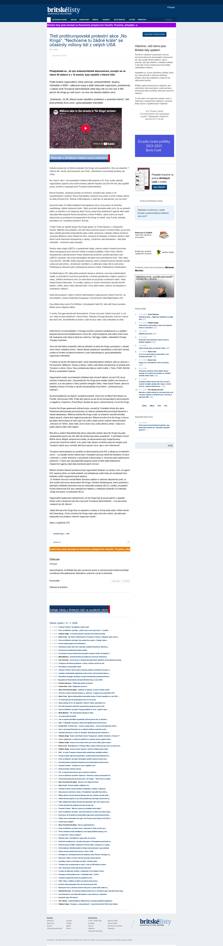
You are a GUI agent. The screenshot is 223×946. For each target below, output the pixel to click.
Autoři (132, 19)
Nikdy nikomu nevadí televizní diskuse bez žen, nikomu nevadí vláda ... (84, 795)
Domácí (69, 920)
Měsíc (152, 405)
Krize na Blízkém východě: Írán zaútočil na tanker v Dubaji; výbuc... (83, 640)
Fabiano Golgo (64, 633)
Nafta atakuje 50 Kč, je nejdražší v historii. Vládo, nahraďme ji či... (82, 703)
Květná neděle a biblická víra (78, 785)
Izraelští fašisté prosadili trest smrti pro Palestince (88, 657)
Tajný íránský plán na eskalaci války (154, 348)
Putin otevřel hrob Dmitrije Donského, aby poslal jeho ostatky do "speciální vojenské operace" (154, 427)
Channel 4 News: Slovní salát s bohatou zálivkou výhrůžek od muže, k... (85, 670)
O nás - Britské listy (95, 920)
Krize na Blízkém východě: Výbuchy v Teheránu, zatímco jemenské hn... (85, 775)
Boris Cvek (63, 637)
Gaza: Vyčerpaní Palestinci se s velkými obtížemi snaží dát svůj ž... (83, 729)
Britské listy (65, 11)
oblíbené (126, 581)
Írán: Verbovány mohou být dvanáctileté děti (75, 868)
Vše (165, 405)
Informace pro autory (115, 926)
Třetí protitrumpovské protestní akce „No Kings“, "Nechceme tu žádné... (85, 779)
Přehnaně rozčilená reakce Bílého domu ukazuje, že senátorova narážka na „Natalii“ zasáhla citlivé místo (155, 373)
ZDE (68, 522)
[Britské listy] (80, 158)
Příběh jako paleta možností (83, 683)
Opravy (90, 926)
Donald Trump (58, 533)
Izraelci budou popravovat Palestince (72, 643)
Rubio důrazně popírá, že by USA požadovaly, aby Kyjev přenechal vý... (84, 798)
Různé (68, 928)
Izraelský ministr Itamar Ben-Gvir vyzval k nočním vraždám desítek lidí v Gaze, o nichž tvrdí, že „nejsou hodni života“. (155, 383)
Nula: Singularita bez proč (77, 686)
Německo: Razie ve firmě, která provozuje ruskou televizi (80, 858)
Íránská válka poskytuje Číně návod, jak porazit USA (78, 884)
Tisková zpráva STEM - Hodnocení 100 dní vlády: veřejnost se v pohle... (85, 845)
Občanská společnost (54, 928)
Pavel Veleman (153, 314)
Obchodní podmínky (95, 931)
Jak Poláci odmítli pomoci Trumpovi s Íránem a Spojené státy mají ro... (93, 637)
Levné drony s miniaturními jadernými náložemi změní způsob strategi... (96, 660)
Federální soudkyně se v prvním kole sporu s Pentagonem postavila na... (85, 841)
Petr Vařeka (63, 901)
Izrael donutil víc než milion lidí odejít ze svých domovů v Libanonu (83, 894)
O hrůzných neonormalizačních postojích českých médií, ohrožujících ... (85, 653)
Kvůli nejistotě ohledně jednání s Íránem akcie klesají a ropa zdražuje (84, 848)
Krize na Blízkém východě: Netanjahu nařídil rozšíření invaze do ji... (83, 759)
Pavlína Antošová (65, 683)
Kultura (49, 926)
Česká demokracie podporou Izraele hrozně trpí (76, 805)
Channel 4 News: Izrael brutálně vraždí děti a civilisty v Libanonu (82, 788)
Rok (159, 405)
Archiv (74, 19)
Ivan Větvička (64, 660)
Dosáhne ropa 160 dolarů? (68, 897)
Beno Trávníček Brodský (68, 690)
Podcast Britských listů (151, 200)
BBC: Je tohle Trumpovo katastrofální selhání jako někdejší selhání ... (84, 752)
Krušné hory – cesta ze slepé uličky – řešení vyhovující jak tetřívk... (92, 726)
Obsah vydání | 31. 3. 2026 (63, 622)
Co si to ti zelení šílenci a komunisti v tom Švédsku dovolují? (154, 355)
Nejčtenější (140, 308)
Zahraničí (50, 920)
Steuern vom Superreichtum (88, 782)
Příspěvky (142, 19)
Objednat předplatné (154, 34)
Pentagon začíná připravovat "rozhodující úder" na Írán (79, 874)
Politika (68, 923)
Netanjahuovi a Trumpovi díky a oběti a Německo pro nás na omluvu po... (94, 746)
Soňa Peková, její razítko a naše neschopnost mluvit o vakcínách (155, 326)
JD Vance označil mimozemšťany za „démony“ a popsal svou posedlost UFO (87, 693)
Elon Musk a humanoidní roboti (70, 666)
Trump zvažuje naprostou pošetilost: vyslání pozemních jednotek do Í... (84, 756)
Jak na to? (142, 216)
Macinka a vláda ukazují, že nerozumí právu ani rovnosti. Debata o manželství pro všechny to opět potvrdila (156, 394)
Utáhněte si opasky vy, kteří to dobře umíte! (94, 690)
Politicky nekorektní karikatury (154, 269)
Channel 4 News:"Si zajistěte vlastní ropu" (74, 627)
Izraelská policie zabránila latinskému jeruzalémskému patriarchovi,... (84, 762)
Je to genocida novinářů (67, 716)
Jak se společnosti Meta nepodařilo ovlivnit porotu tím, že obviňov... (83, 719)
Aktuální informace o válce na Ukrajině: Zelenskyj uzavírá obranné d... (84, 732)
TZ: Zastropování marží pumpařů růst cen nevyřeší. (77, 699)
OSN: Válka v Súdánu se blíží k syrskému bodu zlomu (78, 881)
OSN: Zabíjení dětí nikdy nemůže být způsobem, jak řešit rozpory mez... (84, 802)
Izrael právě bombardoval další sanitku (73, 650)
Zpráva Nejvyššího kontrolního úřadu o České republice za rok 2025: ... (94, 696)
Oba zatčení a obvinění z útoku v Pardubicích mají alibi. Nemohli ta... (83, 792)
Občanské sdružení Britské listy (72, 940)
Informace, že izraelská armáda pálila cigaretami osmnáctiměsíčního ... (85, 815)
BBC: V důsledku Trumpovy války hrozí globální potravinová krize (82, 723)
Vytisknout (56, 542)
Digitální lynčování (147, 333)
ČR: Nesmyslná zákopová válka (81, 713)
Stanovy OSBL (113, 920)
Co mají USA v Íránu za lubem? (70, 835)
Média (68, 926)
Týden (144, 405)
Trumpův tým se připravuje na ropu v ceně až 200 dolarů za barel (82, 864)
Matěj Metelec (64, 657)
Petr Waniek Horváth (155, 390)
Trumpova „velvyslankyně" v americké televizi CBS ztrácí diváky (94, 904)
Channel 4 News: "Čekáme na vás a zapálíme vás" (77, 765)
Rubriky (106, 19)
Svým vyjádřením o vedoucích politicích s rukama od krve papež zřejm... (85, 739)
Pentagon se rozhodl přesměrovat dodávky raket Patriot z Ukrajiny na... (85, 854)
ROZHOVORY (84, 19)
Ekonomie (50, 923)
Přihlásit (171, 7)
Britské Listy (155, 923)
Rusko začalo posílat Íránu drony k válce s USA (76, 851)
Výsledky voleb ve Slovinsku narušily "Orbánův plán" (78, 861)
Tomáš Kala (63, 686)
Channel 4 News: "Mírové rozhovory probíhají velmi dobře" (80, 808)
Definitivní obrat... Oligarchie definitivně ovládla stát (156, 318)
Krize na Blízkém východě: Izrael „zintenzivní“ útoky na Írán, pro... (83, 828)
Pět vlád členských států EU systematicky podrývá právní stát (81, 706)
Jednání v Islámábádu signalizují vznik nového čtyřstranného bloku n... (84, 673)
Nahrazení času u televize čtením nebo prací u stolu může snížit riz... (83, 887)
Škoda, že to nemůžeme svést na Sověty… (154, 363)
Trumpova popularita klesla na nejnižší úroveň (75, 878)
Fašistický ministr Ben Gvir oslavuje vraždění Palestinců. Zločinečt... (84, 647)
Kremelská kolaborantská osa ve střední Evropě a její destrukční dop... (98, 891)
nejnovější (116, 581)
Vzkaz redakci (112, 923)
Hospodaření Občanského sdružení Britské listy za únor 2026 (80, 680)
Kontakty (91, 923)
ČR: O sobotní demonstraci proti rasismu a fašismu (77, 772)
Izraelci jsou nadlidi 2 (66, 821)
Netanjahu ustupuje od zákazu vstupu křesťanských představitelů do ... (84, 676)
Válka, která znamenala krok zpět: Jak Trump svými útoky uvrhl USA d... (85, 818)
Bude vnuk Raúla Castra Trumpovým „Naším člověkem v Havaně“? (95, 736)
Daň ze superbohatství (86, 825)
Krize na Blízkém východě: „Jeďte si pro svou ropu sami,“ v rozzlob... (84, 630)
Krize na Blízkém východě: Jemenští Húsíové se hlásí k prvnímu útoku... (85, 812)
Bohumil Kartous (65, 891)
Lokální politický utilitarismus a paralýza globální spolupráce (90, 901)
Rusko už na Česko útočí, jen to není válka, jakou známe (90, 742)
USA (67, 533)
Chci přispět (159, 187)
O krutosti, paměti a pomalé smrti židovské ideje (87, 633)
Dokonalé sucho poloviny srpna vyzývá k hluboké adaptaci (154, 341)
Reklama (91, 928)
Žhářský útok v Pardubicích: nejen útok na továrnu (77, 838)
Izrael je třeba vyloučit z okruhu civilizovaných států (89, 749)
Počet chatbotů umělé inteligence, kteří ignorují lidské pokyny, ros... (83, 831)
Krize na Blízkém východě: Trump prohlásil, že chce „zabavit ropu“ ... (84, 709)
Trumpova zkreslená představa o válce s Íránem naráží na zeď (81, 663)
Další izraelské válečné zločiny (70, 769)
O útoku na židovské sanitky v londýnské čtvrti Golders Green (81, 871)
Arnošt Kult (63, 726)
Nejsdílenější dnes (144, 416)
